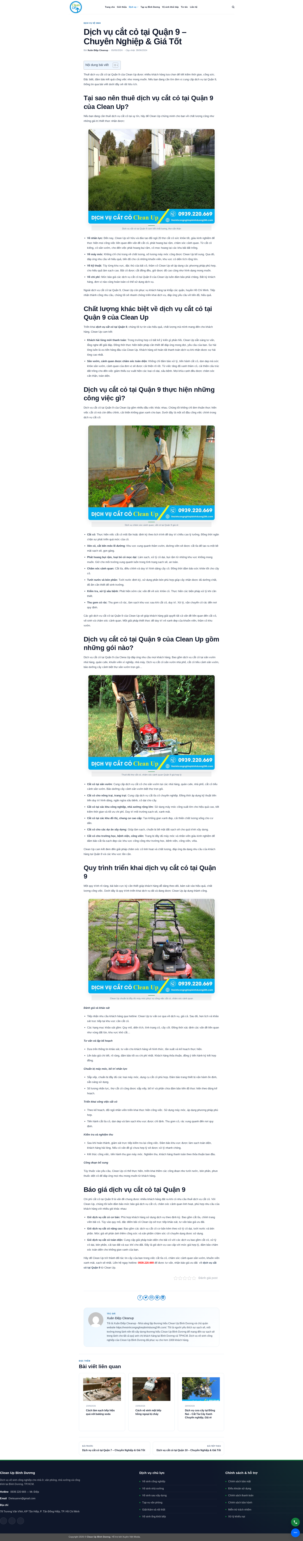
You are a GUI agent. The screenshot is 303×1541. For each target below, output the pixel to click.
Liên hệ (193, 7)
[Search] (233, 7)
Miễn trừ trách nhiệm (239, 1509)
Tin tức (184, 7)
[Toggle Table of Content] (113, 65)
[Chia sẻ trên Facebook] (140, 1297)
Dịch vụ (132, 7)
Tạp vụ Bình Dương (150, 7)
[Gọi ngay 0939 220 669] (295, 1522)
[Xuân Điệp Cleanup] (95, 1319)
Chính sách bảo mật (239, 1481)
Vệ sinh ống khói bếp (154, 1516)
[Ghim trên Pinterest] (157, 1297)
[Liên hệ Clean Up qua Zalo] (3, 1520)
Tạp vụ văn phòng (152, 1502)
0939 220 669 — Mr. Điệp (19, 1491)
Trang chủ (110, 7)
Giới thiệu (122, 7)
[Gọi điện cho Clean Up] (20, 1520)
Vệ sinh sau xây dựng (154, 1495)
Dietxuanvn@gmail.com (17, 1498)
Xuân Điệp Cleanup (98, 50)
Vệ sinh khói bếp (170, 7)
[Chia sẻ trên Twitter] (145, 1297)
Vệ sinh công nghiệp (153, 1481)
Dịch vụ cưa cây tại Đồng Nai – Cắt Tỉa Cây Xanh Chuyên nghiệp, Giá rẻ (200, 1414)
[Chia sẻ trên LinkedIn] (163, 1297)
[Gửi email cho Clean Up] (12, 1520)
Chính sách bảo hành (240, 1502)
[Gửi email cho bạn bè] (151, 1297)
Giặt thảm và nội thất (153, 1509)
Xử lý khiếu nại (236, 1516)
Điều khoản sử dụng (239, 1488)
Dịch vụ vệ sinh (92, 23)
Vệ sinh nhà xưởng (153, 1488)
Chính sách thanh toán (240, 1495)
